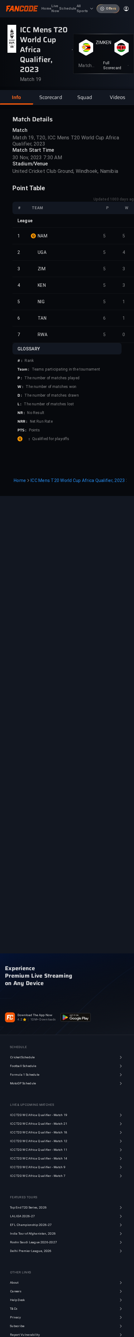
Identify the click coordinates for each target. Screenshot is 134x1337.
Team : (23, 369)
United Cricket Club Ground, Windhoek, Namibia (65, 171)
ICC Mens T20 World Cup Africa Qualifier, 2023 (78, 480)
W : (20, 386)
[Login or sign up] (126, 9)
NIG (41, 301)
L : (19, 404)
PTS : (21, 430)
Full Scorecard (112, 65)
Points (34, 430)
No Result (35, 413)
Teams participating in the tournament (66, 369)
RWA (42, 334)
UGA (42, 252)
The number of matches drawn (51, 395)
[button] (16, 97)
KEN (107, 42)
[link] (115, 65)
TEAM (37, 208)
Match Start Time (33, 150)
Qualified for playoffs (50, 439)
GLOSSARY (28, 348)
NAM (42, 235)
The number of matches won (51, 387)
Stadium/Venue (30, 164)
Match (20, 130)
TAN (42, 318)
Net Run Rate (41, 421)
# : (19, 360)
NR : (21, 412)
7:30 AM (52, 157)
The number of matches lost (49, 404)
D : (19, 395)
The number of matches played (51, 378)
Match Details (32, 119)
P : (19, 378)
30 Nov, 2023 (27, 157)
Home (20, 480)
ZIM (99, 42)
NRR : (22, 421)
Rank (29, 360)
